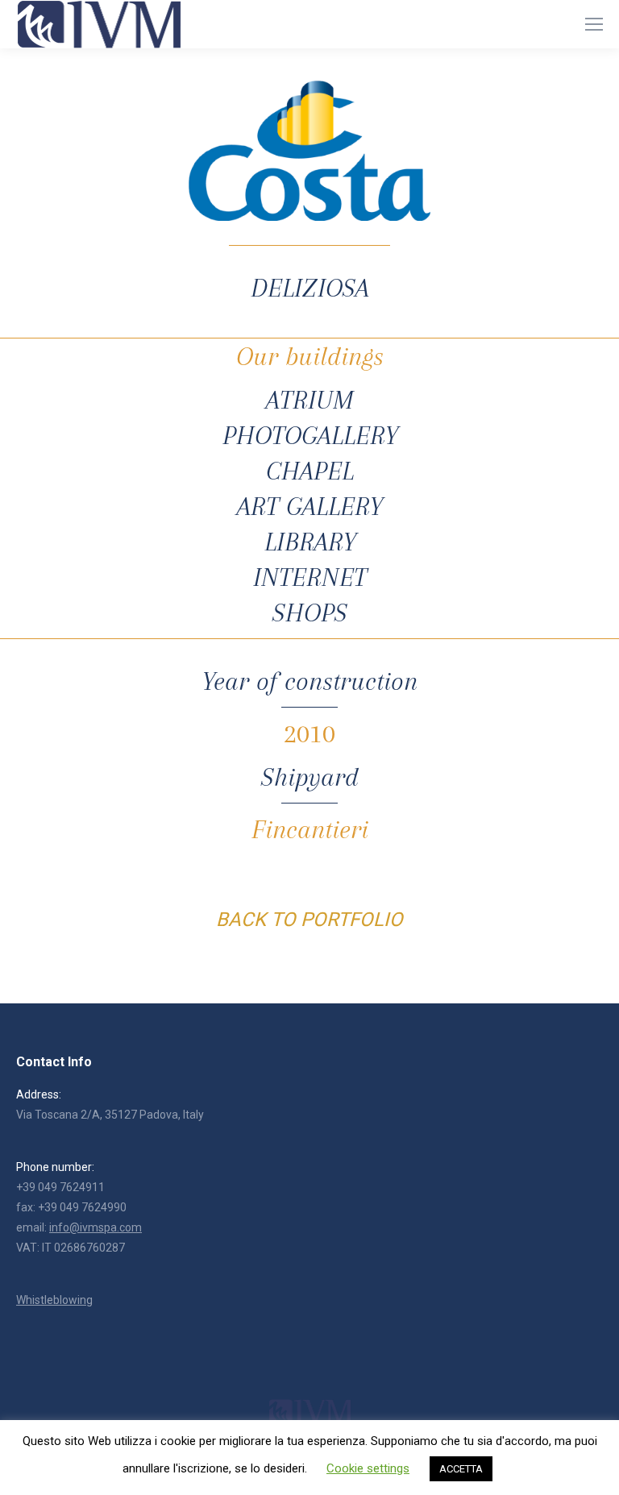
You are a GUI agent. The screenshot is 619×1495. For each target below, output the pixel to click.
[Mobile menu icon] (594, 24)
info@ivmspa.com (95, 1227)
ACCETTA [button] (461, 1469)
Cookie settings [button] (367, 1468)
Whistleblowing (54, 1300)
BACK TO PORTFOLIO (309, 919)
